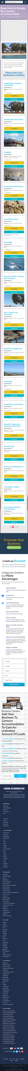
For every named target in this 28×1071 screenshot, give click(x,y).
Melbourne (5, 926)
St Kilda (4, 984)
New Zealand (6, 838)
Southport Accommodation (9, 1010)
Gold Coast (5, 929)
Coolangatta (5, 991)
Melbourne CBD (6, 964)
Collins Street (6, 986)
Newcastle (5, 938)
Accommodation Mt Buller (8, 1037)
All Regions (5, 874)
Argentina (5, 866)
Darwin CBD (5, 977)
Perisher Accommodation (8, 1025)
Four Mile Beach (6, 1000)
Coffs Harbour (6, 956)
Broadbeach (5, 975)
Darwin (4, 936)
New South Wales (7, 876)
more (16, 526)
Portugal (5, 858)
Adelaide (5, 933)
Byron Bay (5, 944)
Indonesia (5, 863)
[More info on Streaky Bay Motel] (14, 234)
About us (5, 820)
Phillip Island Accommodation (9, 1023)
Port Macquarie (6, 951)
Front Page (5, 822)
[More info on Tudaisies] (14, 177)
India (4, 852)
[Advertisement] (14, 30)
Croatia (5, 847)
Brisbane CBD (6, 979)
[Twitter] (17, 1051)
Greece (5, 854)
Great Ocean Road (7, 915)
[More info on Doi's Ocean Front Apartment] (14, 339)
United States (6, 836)
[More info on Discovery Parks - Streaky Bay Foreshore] (14, 303)
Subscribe (5, 824)
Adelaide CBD (6, 973)
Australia (5, 834)
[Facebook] (19, 1051)
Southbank (5, 970)
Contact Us (5, 818)
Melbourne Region (7, 881)
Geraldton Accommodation (9, 1027)
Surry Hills (5, 1002)
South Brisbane (6, 990)
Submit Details (14, 684)
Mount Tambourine (7, 954)
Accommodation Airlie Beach (9, 1043)
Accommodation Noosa (8, 1034)
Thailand (5, 865)
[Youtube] (22, 1051)
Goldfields (5, 914)
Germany (5, 845)
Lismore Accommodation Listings (14, 1069)
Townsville (5, 947)
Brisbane (5, 931)
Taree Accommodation (8, 1014)
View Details (14, 99)
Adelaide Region (6, 912)
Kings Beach (5, 988)
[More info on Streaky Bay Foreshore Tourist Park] (14, 110)
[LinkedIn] (14, 1051)
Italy (4, 840)
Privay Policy (6, 826)
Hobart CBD (5, 981)
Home (3, 17)
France (4, 841)
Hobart (4, 953)
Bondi (4, 982)
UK (10, 1058)
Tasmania (5, 896)
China (11, 1060)
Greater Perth (6, 899)
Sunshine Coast (6, 894)
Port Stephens (6, 901)
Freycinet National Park (8, 1004)
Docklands (5, 995)
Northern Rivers (6, 888)
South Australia (6, 890)
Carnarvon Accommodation (9, 1028)
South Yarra (5, 999)
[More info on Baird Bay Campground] (14, 372)
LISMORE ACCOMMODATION (14, 788)
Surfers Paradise (6, 966)
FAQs (4, 813)
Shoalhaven (5, 906)
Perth (4, 927)
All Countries (6, 832)
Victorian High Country (8, 905)
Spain (4, 843)
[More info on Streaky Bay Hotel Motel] (14, 143)
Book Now (14, 95)
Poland (4, 856)
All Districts (5, 963)
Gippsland (5, 908)
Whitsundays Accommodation (9, 1019)
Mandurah (5, 949)
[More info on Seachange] (14, 267)
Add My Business (14, 547)
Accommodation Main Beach (9, 1012)
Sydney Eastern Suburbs (8, 968)
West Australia (6, 887)
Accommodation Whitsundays (9, 1030)
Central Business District (8, 972)
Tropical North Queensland (9, 903)
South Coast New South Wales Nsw (11, 892)
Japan (4, 861)
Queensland (5, 879)
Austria (5, 859)
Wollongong (5, 942)
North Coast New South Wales (10, 885)
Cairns (4, 940)
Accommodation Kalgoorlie (9, 1039)
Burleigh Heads (6, 997)
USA (14, 1058)
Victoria (4, 878)
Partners (5, 809)
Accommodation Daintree (8, 1016)
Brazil (4, 850)
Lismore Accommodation (8, 1018)
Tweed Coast (6, 910)
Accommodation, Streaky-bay (13, 17)
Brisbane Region (6, 897)
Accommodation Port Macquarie (10, 1032)
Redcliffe (5, 945)
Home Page (5, 806)
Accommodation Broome (8, 1041)
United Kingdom (7, 849)
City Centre (5, 993)
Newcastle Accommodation (9, 1036)
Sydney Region (6, 883)
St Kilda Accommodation (8, 1021)
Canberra (5, 935)
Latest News (6, 811)
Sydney (4, 924)
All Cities (5, 922)
